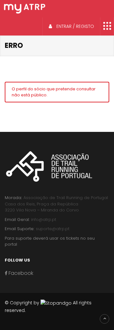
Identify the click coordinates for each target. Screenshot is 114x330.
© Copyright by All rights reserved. (48, 307)
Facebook (20, 273)
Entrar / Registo (74, 26)
